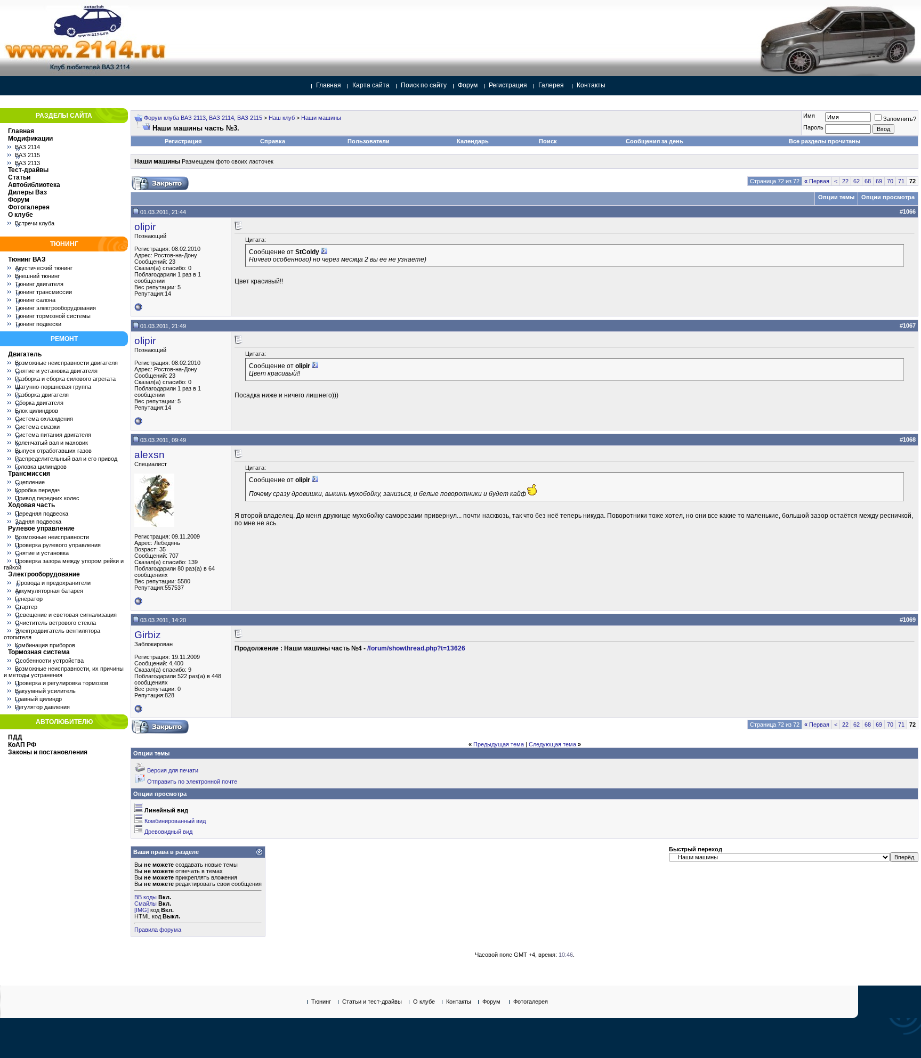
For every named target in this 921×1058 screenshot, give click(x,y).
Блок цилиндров (36, 411)
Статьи (19, 177)
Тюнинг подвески (38, 324)
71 (901, 181)
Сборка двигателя (39, 403)
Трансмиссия (29, 473)
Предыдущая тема (498, 744)
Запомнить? (899, 119)
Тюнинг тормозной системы (53, 316)
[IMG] (141, 910)
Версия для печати (172, 770)
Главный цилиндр (38, 699)
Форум (468, 85)
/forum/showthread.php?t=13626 (416, 648)
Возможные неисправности (52, 537)
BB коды (145, 897)
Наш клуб (282, 118)
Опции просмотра (888, 197)
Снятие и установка (42, 553)
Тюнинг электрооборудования (55, 308)
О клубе (20, 214)
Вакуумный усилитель (45, 691)
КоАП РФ (22, 744)
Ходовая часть (31, 505)
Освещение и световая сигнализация (66, 615)
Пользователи (369, 141)
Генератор (29, 599)
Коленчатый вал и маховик (51, 443)
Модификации (30, 138)
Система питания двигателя (53, 435)
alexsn (149, 454)
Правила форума (157, 929)
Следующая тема (552, 744)
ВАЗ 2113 (27, 163)
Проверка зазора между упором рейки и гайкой (64, 564)
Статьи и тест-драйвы (372, 1001)
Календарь (473, 141)
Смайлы (145, 903)
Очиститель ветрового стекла (55, 623)
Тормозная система (39, 652)
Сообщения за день (654, 141)
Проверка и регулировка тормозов (61, 683)
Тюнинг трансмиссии (43, 292)
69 (879, 181)
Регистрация (508, 85)
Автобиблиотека (34, 185)
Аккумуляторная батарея (49, 591)
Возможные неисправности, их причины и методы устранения (64, 671)
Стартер (26, 607)
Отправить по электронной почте (192, 781)
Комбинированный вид (175, 821)
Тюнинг (321, 1001)
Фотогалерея (29, 207)
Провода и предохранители (53, 583)
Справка (272, 141)
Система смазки (37, 427)
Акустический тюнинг (43, 268)
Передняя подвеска (41, 513)
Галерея (551, 85)
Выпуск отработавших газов (53, 450)
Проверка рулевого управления (58, 545)
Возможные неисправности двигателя (66, 363)
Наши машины (321, 118)
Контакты (591, 85)
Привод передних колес (47, 498)
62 (856, 181)
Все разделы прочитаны (824, 141)
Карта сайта (371, 85)
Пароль (813, 127)
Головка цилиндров (41, 466)
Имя (809, 115)
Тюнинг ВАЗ (27, 259)
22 (845, 181)
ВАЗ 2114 (27, 147)
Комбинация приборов (45, 645)
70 (890, 181)
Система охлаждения (44, 419)
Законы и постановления (47, 752)
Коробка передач (38, 490)
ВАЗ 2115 (27, 155)
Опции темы (836, 197)
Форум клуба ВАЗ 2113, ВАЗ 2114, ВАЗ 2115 (203, 118)
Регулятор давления (42, 707)
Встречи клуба (34, 223)
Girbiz (147, 634)
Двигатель (25, 354)
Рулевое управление (41, 528)
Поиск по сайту (424, 85)
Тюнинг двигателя (39, 284)
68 (868, 181)
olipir (145, 226)
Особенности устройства (49, 660)
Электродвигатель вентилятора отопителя (52, 634)
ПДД (15, 737)
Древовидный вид (168, 831)
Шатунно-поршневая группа (53, 387)
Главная (328, 85)
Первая (816, 181)
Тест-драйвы (28, 170)
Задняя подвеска (38, 521)
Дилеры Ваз (27, 192)
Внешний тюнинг (37, 276)
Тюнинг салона (35, 300)
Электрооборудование (44, 574)
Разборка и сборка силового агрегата (65, 379)
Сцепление (30, 482)
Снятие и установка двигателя (56, 371)
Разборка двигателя (42, 395)
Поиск (548, 141)
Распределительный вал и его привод (66, 458)
